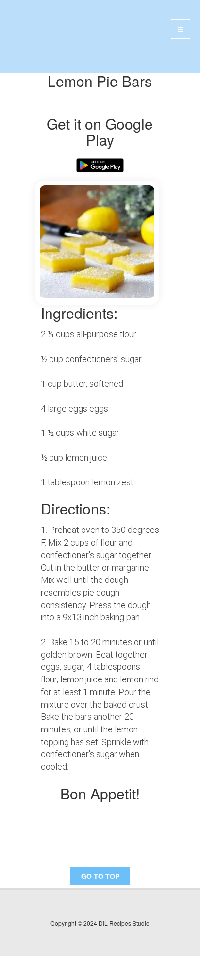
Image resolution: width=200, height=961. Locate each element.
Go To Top (100, 876)
